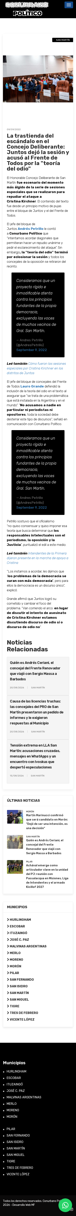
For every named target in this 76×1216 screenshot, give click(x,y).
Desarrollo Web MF (23, 1205)
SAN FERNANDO (21, 979)
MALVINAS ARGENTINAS (28, 946)
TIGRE (14, 1006)
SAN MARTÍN (19, 993)
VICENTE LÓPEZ (21, 1019)
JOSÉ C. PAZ (19, 940)
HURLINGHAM (20, 920)
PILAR (14, 973)
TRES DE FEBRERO (23, 1013)
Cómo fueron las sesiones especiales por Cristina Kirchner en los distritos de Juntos (36, 368)
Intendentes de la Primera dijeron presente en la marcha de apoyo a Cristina (37, 558)
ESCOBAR (17, 926)
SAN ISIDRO (18, 986)
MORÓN (15, 966)
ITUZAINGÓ (18, 933)
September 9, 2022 (31, 350)
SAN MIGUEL (19, 999)
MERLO (15, 953)
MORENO (16, 959)
